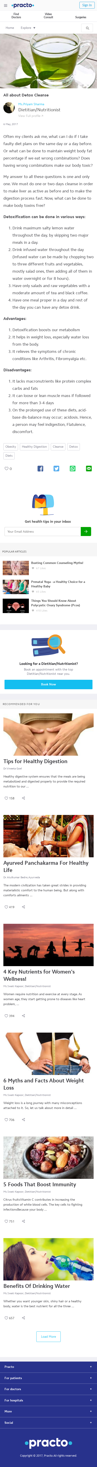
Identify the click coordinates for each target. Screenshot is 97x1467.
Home (10, 28)
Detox (73, 447)
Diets (9, 456)
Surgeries (80, 17)
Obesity (10, 447)
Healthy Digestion (34, 447)
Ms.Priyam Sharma (31, 104)
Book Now (48, 684)
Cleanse (58, 447)
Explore (26, 28)
